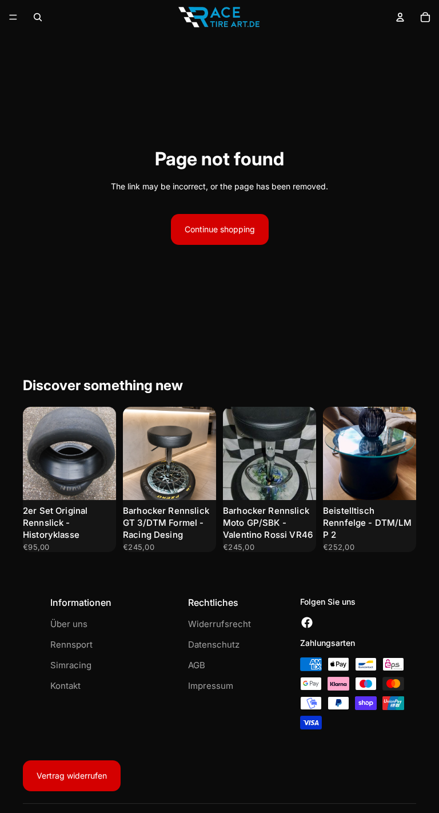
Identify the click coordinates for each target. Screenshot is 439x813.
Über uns (68, 623)
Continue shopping (220, 229)
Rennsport (71, 644)
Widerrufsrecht (219, 623)
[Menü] (13, 17)
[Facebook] (307, 623)
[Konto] (400, 17)
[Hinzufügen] (98, 482)
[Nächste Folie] (103, 453)
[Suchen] (37, 17)
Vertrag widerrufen (72, 775)
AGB (196, 665)
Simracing (70, 665)
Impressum (210, 685)
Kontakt (65, 685)
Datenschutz (214, 644)
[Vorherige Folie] (35, 453)
